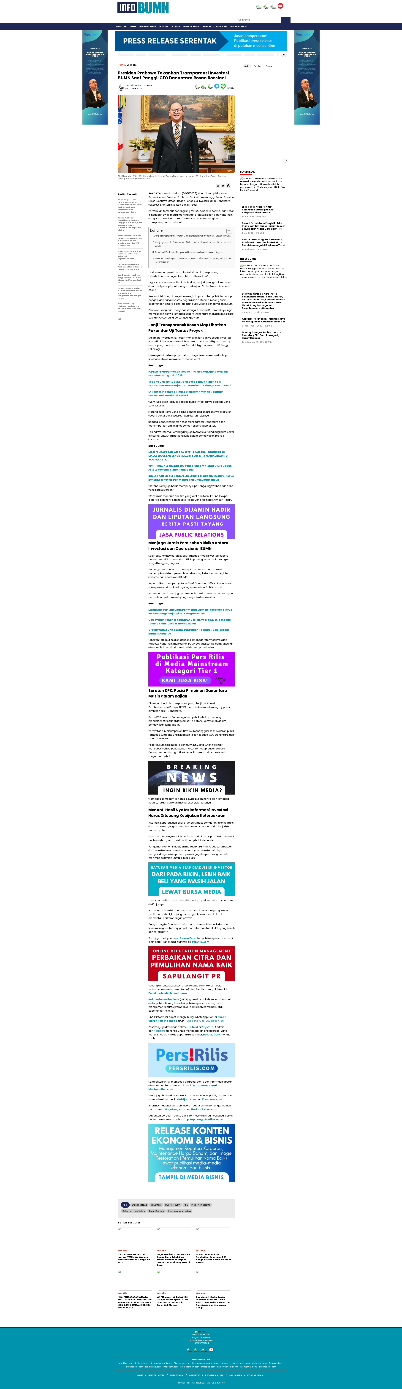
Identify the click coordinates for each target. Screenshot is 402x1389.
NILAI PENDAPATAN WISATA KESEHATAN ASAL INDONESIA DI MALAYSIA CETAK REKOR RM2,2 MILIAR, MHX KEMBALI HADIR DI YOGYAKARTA (188, 455)
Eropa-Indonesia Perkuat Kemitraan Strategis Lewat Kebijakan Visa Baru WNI (258, 209)
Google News (212, 1034)
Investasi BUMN (172, 1204)
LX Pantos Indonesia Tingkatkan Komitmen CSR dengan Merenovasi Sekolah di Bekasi (185, 393)
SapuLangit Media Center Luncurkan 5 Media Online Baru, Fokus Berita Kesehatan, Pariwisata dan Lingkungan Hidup (191, 478)
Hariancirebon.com (204, 1109)
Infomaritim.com (248, 1366)
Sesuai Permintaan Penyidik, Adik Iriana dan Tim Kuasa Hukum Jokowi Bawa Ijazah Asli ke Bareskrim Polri (263, 225)
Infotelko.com (208, 1366)
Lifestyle (208, 26)
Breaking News (139, 1204)
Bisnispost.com (276, 1363)
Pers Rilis (221, 26)
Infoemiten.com (222, 1363)
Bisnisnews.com (182, 1363)
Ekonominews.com (202, 1363)
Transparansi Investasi (179, 1210)
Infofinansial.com (134, 1366)
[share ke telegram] (217, 88)
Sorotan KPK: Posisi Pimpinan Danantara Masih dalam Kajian (189, 252)
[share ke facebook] (198, 88)
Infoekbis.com (125, 1363)
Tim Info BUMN (133, 85)
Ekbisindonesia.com (227, 1366)
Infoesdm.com (170, 1366)
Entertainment (192, 26)
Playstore (207, 1027)
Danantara (156, 1204)
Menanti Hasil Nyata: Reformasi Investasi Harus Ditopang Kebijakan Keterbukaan (193, 260)
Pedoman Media (214, 1375)
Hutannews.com (204, 1085)
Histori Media (156, 1375)
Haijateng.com (175, 1109)
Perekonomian (147, 26)
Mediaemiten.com (160, 1089)
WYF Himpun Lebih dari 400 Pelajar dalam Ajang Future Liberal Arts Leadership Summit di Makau (190, 467)
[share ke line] (224, 88)
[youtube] (281, 8)
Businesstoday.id (143, 1363)
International (238, 26)
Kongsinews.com (241, 1363)
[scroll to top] (387, 1384)
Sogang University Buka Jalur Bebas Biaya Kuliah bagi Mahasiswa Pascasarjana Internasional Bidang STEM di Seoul (189, 383)
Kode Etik (194, 1375)
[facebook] (259, 8)
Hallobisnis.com (153, 1366)
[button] (218, 186)
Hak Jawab (235, 1375)
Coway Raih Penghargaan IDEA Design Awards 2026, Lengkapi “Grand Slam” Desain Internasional (189, 621)
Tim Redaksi (176, 1375)
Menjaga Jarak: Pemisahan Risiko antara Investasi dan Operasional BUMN (193, 244)
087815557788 (215, 1021)
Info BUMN (130, 26)
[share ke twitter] (204, 88)
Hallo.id (193, 1027)
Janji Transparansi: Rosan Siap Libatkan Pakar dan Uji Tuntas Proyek (192, 235)
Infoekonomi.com (163, 1363)
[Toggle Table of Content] (227, 231)
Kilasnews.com (212, 1099)
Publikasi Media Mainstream (167, 993)
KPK (186, 1204)
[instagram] (273, 8)
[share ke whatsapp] (211, 88)
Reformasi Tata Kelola (133, 1210)
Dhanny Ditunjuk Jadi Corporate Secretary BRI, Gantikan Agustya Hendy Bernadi (261, 335)
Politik (176, 26)
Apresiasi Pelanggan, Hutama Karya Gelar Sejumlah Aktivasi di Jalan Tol (263, 320)
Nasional (164, 26)
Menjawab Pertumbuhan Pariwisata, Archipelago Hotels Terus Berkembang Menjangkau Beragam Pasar (190, 611)
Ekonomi (132, 64)
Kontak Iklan (255, 1375)
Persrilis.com (200, 942)
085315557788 (196, 1021)
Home (118, 26)
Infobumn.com (259, 1363)
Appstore (160, 1031)
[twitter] (266, 8)
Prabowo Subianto (200, 1204)
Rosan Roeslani (156, 1210)
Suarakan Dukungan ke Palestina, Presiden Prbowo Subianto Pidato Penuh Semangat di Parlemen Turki (263, 242)
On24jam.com (186, 1099)
